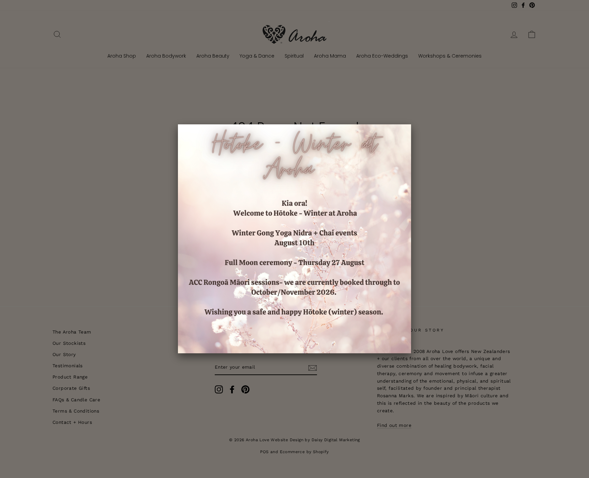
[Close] (411, 124)
